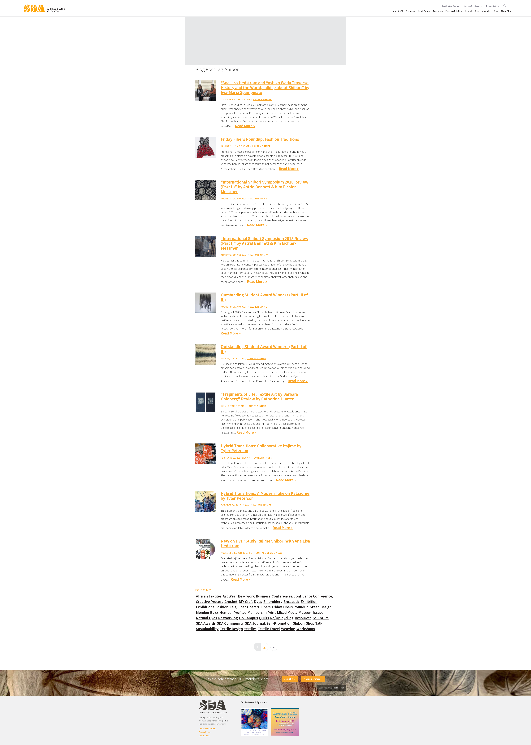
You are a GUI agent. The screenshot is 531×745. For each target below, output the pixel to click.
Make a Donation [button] (312, 678)
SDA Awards (206, 623)
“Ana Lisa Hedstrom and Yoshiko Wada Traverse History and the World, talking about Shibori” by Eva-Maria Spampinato (265, 87)
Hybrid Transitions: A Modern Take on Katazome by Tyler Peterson (265, 496)
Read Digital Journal (450, 6)
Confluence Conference (312, 596)
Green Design (321, 607)
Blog (496, 11)
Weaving (288, 628)
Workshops (305, 628)
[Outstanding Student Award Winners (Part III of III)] (205, 302)
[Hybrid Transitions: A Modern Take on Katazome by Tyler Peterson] (205, 501)
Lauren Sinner (262, 99)
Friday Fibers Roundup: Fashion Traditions (260, 139)
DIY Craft (246, 601)
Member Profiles (232, 612)
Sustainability (207, 628)
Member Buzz (207, 612)
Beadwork (246, 596)
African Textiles (208, 596)
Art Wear (230, 596)
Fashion (222, 607)
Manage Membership (473, 6)
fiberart (253, 607)
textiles (250, 628)
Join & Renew (424, 11)
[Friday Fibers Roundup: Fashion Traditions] (205, 147)
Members (410, 11)
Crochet (231, 601)
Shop (477, 11)
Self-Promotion (279, 623)
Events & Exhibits (453, 11)
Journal (468, 11)
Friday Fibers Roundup (290, 607)
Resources (303, 618)
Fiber (241, 607)
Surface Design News (269, 552)
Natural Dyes (206, 618)
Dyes (258, 601)
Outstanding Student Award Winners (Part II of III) (264, 349)
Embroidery (272, 601)
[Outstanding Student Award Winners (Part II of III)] (205, 354)
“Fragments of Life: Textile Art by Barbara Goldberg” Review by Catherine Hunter (259, 396)
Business (263, 596)
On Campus (248, 618)
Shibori (299, 623)
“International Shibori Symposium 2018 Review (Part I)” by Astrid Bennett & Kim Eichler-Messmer (264, 243)
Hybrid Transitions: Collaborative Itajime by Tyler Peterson (261, 448)
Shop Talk (314, 623)
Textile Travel (269, 628)
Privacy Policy (205, 732)
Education (438, 11)
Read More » (245, 125)
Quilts (264, 618)
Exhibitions (205, 607)
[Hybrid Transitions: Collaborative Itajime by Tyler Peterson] (205, 453)
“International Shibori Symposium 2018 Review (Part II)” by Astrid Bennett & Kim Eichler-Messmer (264, 186)
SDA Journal (255, 623)
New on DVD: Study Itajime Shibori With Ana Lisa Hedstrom (265, 543)
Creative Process (209, 601)
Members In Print (262, 612)
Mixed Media (287, 612)
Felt (233, 607)
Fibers (266, 607)
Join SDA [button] (288, 678)
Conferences (282, 596)
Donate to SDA (492, 6)
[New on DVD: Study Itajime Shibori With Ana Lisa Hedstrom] (205, 549)
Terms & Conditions (207, 728)
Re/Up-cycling (282, 618)
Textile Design (231, 628)
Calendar (486, 11)
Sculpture (321, 618)
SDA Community (230, 623)
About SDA (398, 11)
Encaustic (292, 601)
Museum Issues (311, 612)
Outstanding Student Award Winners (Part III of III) (264, 297)
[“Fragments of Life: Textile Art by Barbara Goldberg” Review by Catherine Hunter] (205, 402)
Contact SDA (204, 735)
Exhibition (309, 601)
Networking (228, 618)
